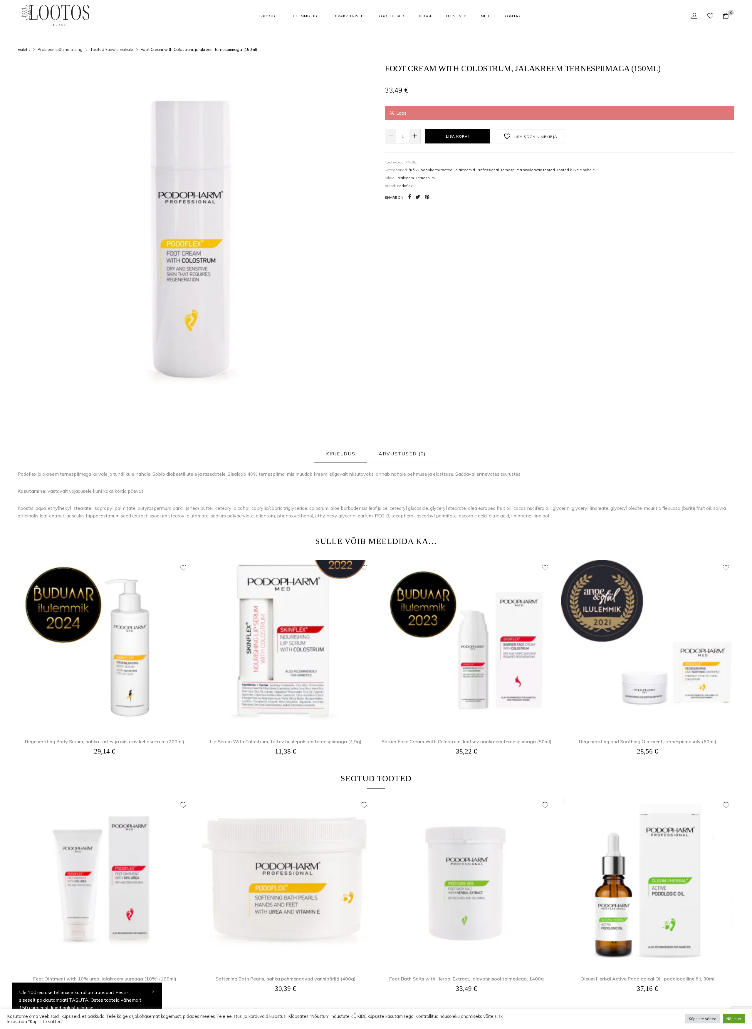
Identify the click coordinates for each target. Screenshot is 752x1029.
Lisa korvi (457, 136)
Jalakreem (405, 178)
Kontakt (513, 16)
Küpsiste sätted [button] (702, 1018)
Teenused (456, 16)
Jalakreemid (464, 170)
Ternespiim (425, 178)
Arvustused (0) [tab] (402, 454)
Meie (485, 16)
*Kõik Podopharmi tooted (430, 170)
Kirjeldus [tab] (340, 454)
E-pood (267, 16)
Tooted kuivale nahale (111, 49)
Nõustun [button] (733, 1018)
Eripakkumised (347, 16)
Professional (488, 170)
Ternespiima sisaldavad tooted (528, 170)
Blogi (425, 16)
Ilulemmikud (303, 16)
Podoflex (404, 185)
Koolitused (391, 16)
